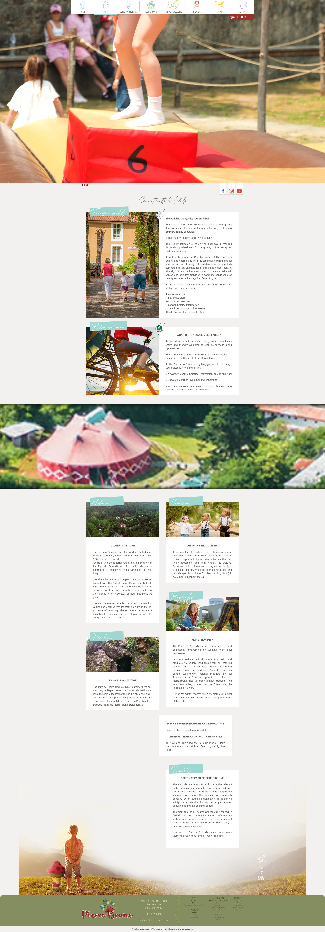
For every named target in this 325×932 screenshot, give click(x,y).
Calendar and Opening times (218, 900)
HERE (206, 730)
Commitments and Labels (194, 905)
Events (194, 915)
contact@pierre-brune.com (154, 920)
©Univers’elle (156, 928)
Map (194, 903)
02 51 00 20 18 (154, 914)
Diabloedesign (186, 928)
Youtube (239, 191)
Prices (218, 903)
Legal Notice (237, 905)
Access (217, 905)
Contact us (238, 900)
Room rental (194, 917)
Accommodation (218, 917)
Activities (194, 900)
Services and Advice (218, 907)
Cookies (238, 910)
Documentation (217, 910)
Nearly (217, 919)
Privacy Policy (238, 907)
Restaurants (193, 910)
